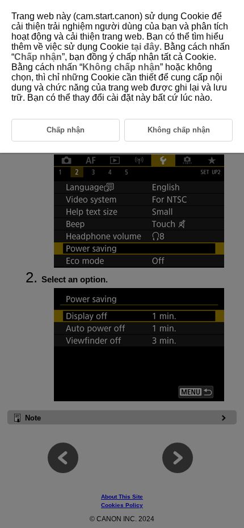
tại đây (145, 46)
